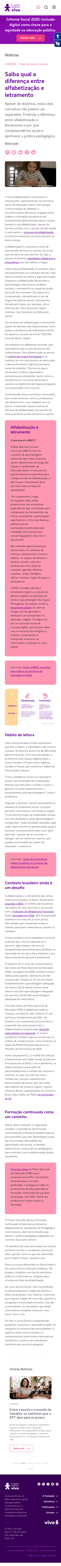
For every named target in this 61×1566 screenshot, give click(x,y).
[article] (30, 770)
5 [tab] (45, 1463)
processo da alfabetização (39, 232)
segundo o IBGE (14, 903)
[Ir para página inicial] (10, 7)
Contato (50, 1512)
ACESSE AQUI (27, 37)
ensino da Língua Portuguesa (25, 356)
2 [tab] (23, 1463)
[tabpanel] (31, 1414)
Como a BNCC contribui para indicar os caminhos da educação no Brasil (30, 671)
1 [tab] (16, 1463)
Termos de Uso (32, 1550)
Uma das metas (19, 1169)
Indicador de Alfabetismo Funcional (33, 911)
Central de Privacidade (16, 1550)
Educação (12, 144)
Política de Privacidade (48, 1550)
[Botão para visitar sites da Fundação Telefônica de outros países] (54, 7)
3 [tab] (30, 1463)
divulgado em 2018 (23, 915)
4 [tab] (38, 1463)
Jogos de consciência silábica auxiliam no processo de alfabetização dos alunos (29, 863)
